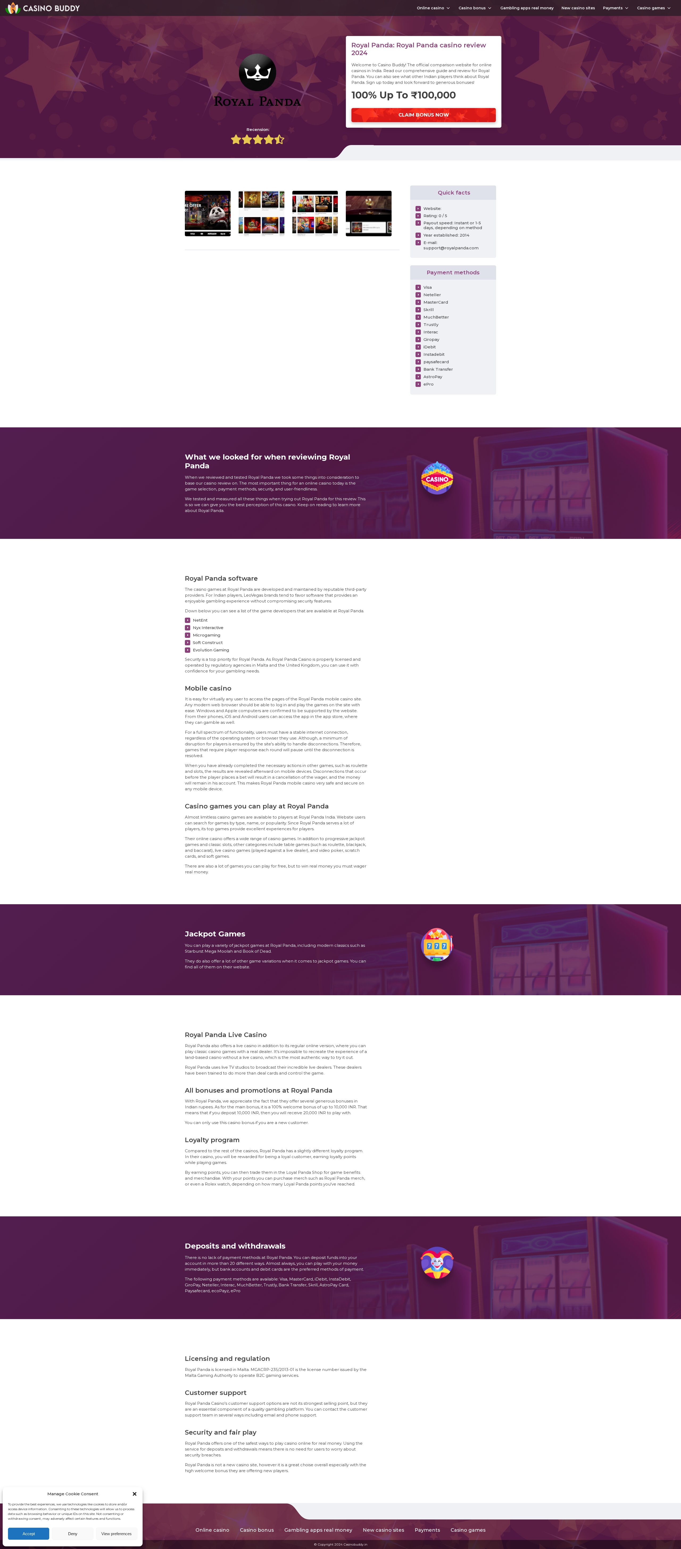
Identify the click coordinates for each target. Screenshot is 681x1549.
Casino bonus (472, 8)
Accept (29, 1533)
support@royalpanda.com (451, 248)
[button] (134, 1494)
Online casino (430, 8)
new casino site (241, 1464)
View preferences (116, 1533)
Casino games (651, 8)
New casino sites (578, 8)
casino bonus (241, 1122)
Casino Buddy (391, 64)
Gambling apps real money (527, 8)
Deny (72, 1533)
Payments (613, 8)
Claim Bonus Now (423, 115)
